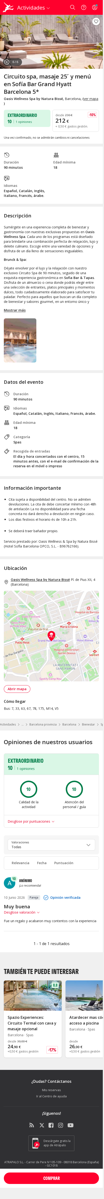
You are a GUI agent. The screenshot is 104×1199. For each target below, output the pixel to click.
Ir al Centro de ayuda (51, 1096)
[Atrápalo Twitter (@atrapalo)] (42, 1125)
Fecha (42, 863)
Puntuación (63, 863)
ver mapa (91, 98)
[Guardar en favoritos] (96, 21)
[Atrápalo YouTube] (70, 1125)
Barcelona (69, 724)
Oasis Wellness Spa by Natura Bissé (40, 579)
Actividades (8, 724)
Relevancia (20, 863)
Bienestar (88, 724)
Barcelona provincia (43, 724)
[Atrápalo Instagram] (61, 1125)
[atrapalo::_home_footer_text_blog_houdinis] (32, 1125)
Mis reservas (51, 1090)
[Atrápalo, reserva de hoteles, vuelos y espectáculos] (8, 7)
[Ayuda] (84, 7)
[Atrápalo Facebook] (51, 1125)
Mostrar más (15, 310)
